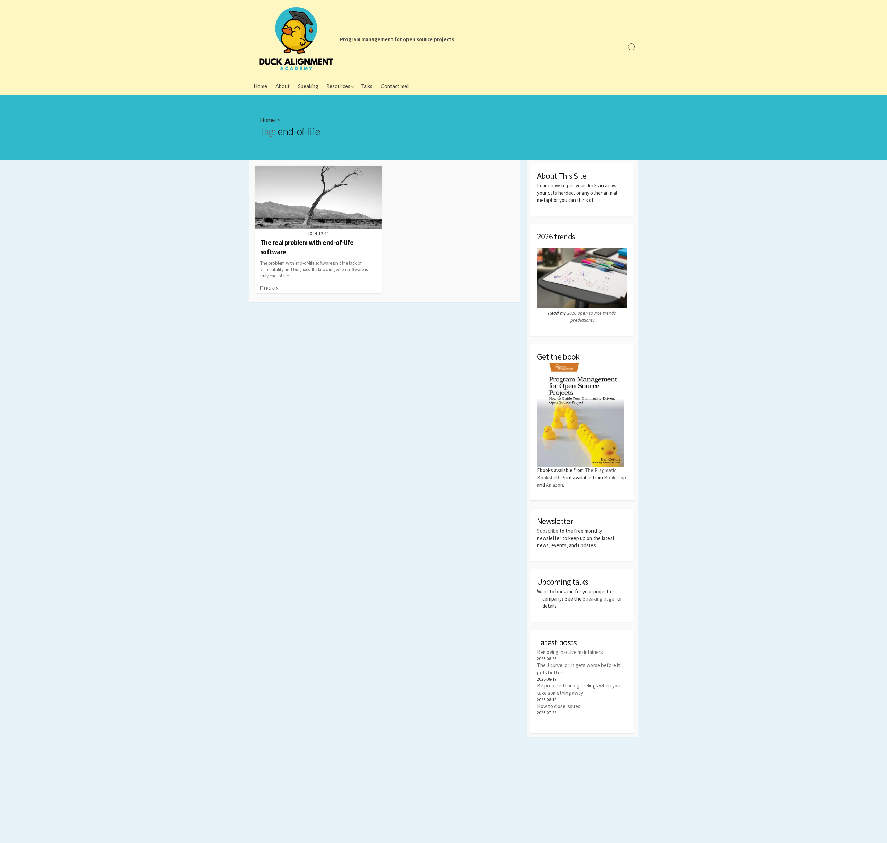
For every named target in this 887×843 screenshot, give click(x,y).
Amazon (554, 484)
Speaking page (598, 598)
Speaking (308, 86)
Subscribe (548, 530)
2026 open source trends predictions (591, 316)
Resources (338, 86)
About (282, 86)
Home (260, 86)
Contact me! (395, 86)
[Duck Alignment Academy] (296, 38)
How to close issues (558, 706)
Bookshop (615, 477)
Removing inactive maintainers (570, 652)
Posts (272, 288)
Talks (366, 86)
